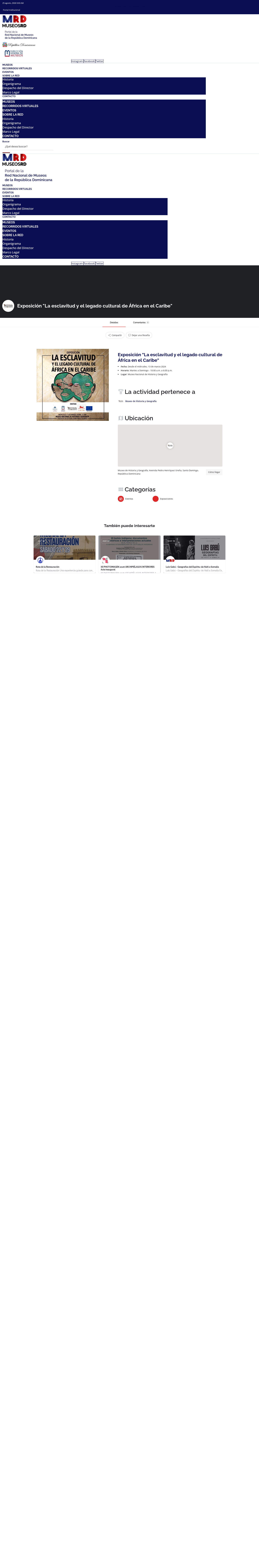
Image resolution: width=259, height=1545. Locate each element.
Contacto (9, 96)
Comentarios (140, 322)
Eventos (9, 110)
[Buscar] (6, 152)
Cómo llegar (214, 472)
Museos (8, 101)
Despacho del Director (18, 88)
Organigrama (11, 84)
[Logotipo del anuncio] (8, 306)
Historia (7, 79)
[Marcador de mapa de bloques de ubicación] (170, 445)
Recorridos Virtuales (17, 68)
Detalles (114, 322)
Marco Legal (10, 132)
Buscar (5, 141)
